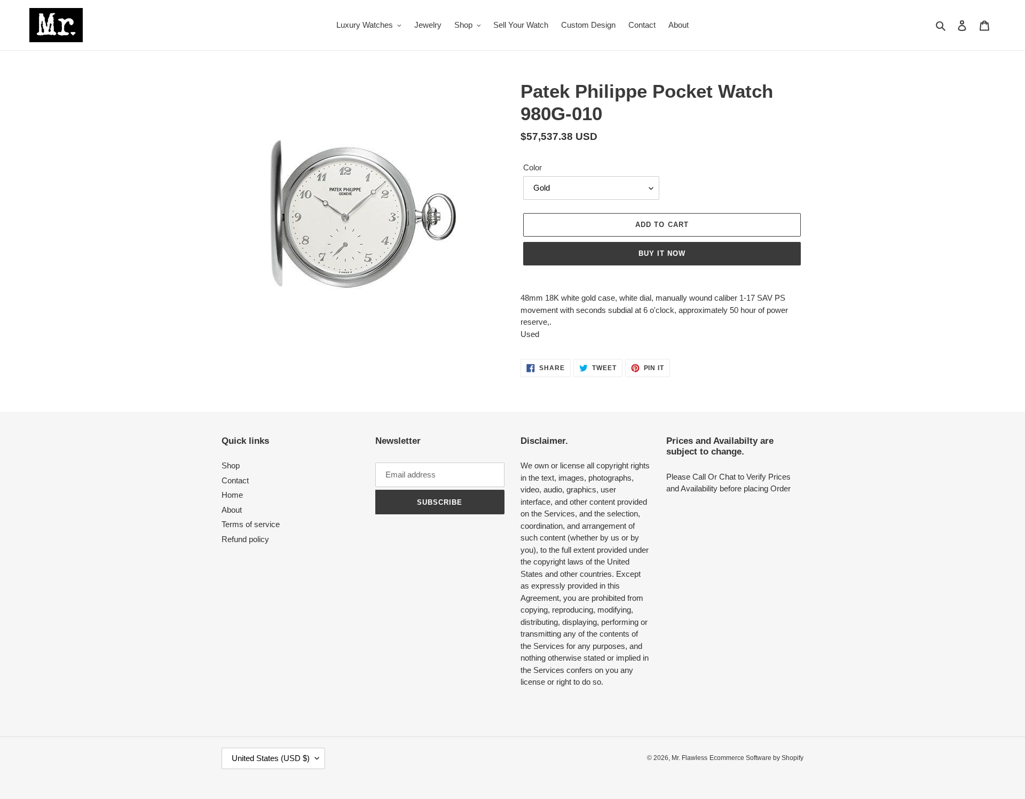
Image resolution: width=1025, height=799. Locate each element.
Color (532, 167)
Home (232, 494)
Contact (235, 480)
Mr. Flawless (689, 758)
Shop (231, 465)
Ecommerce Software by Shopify (756, 758)
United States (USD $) (271, 758)
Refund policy (245, 539)
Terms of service (251, 524)
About (232, 509)
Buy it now (661, 253)
